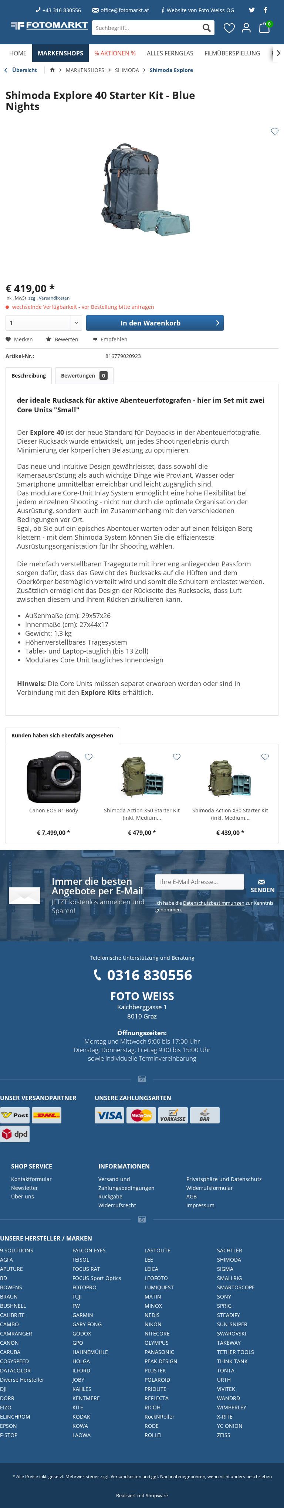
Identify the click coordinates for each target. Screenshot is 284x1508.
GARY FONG (87, 1324)
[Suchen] (206, 27)
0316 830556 (149, 974)
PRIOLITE (155, 1388)
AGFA (6, 1259)
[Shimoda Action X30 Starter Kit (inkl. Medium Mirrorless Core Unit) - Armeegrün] (230, 777)
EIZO (5, 1407)
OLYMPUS (157, 1342)
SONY (224, 1296)
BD (3, 1278)
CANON (9, 1342)
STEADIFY (228, 1314)
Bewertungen (83, 375)
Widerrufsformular (209, 1187)
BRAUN (9, 1296)
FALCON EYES (89, 1250)
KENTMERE (86, 1398)
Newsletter (24, 1187)
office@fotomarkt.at (125, 10)
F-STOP (8, 1435)
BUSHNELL (13, 1305)
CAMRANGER (16, 1333)
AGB (191, 1196)
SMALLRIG (229, 1278)
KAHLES (81, 1388)
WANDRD (228, 1398)
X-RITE (225, 1416)
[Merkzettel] (229, 27)
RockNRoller (160, 1416)
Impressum (200, 1205)
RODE (152, 1425)
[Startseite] (52, 70)
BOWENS (11, 1287)
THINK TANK (232, 1361)
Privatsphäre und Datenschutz (224, 1179)
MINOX (153, 1305)
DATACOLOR (15, 1370)
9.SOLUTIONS (16, 1250)
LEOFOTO (156, 1278)
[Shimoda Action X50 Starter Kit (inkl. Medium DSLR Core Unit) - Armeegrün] (142, 777)
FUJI (77, 1296)
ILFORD (81, 1370)
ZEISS (223, 1435)
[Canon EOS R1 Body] (53, 777)
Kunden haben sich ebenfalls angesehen (62, 735)
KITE (77, 1407)
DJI (3, 1388)
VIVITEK (226, 1388)
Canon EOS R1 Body (53, 810)
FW (76, 1305)
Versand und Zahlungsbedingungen (126, 1183)
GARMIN (82, 1314)
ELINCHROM (15, 1416)
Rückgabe (110, 1196)
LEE (149, 1259)
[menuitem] (153, 27)
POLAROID (157, 1379)
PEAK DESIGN (161, 1361)
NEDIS (152, 1314)
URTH (224, 1379)
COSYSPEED (14, 1361)
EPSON (8, 1425)
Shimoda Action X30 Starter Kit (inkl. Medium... (230, 814)
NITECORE (157, 1333)
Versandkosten (126, 1476)
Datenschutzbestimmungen (213, 903)
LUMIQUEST (159, 1287)
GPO (77, 1342)
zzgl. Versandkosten (49, 298)
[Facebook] (265, 10)
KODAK (81, 1416)
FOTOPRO (84, 1287)
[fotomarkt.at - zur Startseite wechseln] (49, 26)
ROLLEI (153, 1435)
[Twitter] (251, 10)
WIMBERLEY (231, 1407)
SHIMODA (229, 1259)
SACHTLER (229, 1250)
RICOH (152, 1407)
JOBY (78, 1379)
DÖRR (7, 1398)
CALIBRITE (12, 1314)
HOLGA (81, 1361)
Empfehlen (113, 339)
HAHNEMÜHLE (90, 1351)
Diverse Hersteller (22, 1379)
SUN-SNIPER (232, 1324)
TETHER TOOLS (235, 1351)
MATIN (153, 1296)
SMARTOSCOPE (236, 1287)
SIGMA (225, 1268)
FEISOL (80, 1259)
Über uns (22, 1196)
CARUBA (10, 1351)
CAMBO (9, 1324)
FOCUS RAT (86, 1268)
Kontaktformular (31, 1179)
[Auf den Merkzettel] (274, 131)
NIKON (153, 1324)
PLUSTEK (155, 1370)
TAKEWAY (229, 1342)
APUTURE (11, 1268)
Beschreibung (28, 375)
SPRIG (224, 1305)
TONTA (225, 1370)
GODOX (81, 1333)
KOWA (80, 1425)
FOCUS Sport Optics (96, 1278)
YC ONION (230, 1425)
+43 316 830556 (62, 10)
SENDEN (263, 890)
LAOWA (81, 1435)
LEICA (151, 1268)
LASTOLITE (157, 1250)
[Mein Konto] (246, 27)
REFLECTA (157, 1398)
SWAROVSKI (231, 1333)
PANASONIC (159, 1351)
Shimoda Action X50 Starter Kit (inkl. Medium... (142, 814)
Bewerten (66, 339)
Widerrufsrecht (117, 1205)
